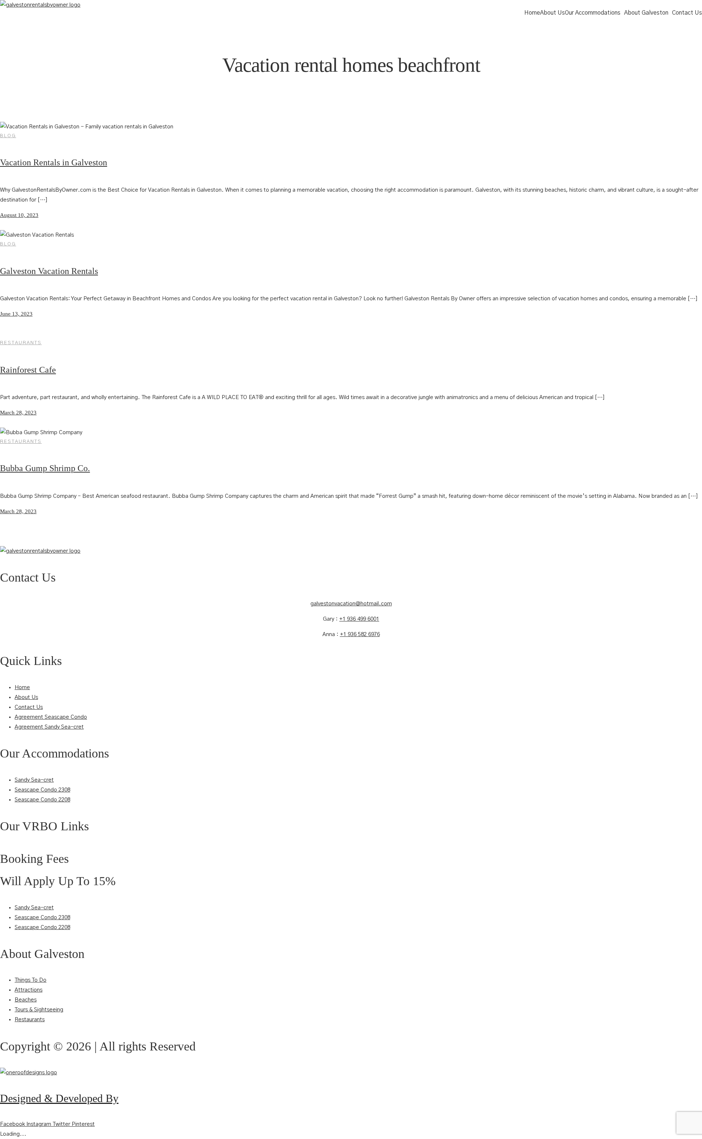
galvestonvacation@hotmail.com (351, 603)
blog (8, 136)
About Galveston (646, 13)
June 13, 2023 (16, 314)
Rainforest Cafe (28, 370)
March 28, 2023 (18, 413)
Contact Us (687, 13)
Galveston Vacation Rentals (49, 271)
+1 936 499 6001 (359, 619)
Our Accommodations (592, 13)
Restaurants (21, 343)
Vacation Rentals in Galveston (53, 162)
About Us (552, 13)
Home (532, 13)
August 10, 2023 (19, 215)
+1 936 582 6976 (360, 634)
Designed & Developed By (59, 1098)
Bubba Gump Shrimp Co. (45, 468)
